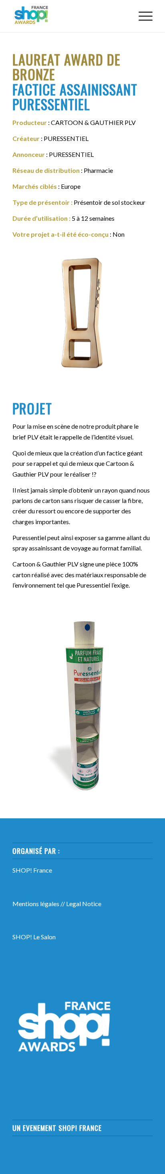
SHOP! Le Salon (34, 936)
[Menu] (142, 16)
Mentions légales (35, 903)
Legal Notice (83, 903)
